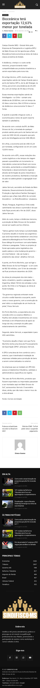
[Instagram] (16, 658)
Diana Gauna (8, 31)
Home (4, 11)
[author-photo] (20, 450)
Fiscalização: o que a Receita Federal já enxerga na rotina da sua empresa (25, 504)
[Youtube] (30, 658)
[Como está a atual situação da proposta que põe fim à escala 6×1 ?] (7, 481)
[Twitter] (9, 36)
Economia (11, 11)
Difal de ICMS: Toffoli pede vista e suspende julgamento (29, 428)
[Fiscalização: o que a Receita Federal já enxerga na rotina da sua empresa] (7, 504)
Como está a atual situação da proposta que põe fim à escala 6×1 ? (25, 481)
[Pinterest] (14, 36)
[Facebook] (4, 36)
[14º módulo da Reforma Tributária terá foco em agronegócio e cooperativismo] (7, 493)
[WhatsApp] (20, 36)
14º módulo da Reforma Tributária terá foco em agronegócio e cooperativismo (25, 492)
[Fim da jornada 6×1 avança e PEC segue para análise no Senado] (7, 545)
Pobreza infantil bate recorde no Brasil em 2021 (9, 428)
